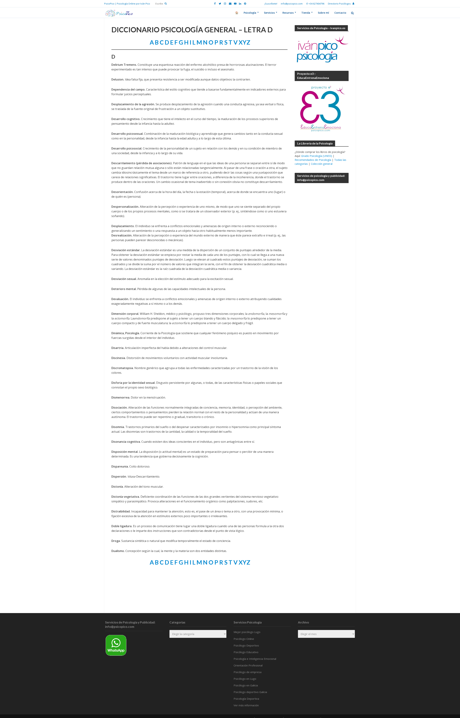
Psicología (250, 12)
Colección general (321, 163)
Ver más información (246, 705)
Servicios (269, 12)
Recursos (288, 12)
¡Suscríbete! (270, 3)
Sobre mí (323, 12)
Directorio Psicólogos (339, 3)
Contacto (340, 12)
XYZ (244, 42)
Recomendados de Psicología (313, 160)
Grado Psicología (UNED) (316, 156)
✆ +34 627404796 (315, 3)
